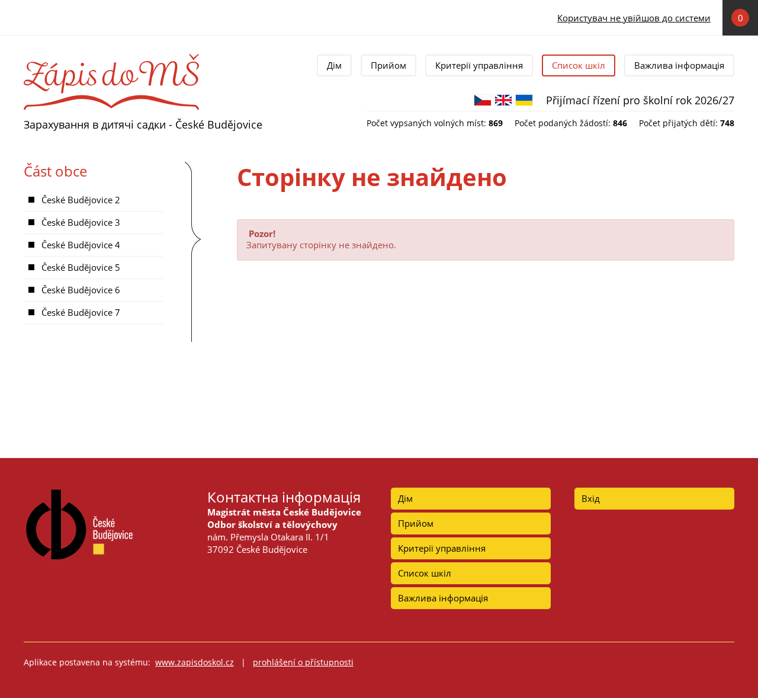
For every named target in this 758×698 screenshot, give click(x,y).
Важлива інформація (679, 65)
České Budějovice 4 (80, 245)
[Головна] (111, 58)
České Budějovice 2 (80, 200)
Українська (524, 100)
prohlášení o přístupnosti (303, 662)
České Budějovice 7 (80, 312)
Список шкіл (578, 65)
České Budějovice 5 (80, 267)
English (503, 100)
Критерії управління (479, 65)
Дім (334, 65)
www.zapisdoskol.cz (194, 662)
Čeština (482, 100)
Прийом (388, 65)
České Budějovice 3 (80, 222)
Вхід (591, 498)
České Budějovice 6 (80, 290)
